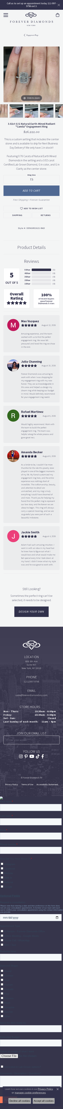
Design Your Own (31, 611)
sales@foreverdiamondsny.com (31, 695)
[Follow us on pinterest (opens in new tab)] (26, 756)
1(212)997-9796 (31, 681)
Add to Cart (31, 190)
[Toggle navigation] (5, 14)
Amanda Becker (32, 452)
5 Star (27, 269)
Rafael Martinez (32, 412)
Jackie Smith (30, 532)
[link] (57, 15)
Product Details (31, 247)
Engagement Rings (32, 35)
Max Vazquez (30, 321)
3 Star (27, 276)
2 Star (27, 280)
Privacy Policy (11, 784)
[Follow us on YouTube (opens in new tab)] (31, 756)
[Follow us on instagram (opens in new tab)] (21, 756)
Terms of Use (27, 784)
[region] (31, 74)
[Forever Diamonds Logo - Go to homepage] (31, 19)
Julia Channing (31, 362)
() (53, 269)
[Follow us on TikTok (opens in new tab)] (38, 756)
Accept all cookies (44, 1100)
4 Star (27, 273)
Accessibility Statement (47, 784)
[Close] (59, 5)
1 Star (27, 283)
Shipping (17, 215)
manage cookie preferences (30, 1092)
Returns (46, 215)
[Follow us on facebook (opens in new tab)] (42, 756)
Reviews (31, 261)
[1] (56, 740)
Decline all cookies (19, 1100)
